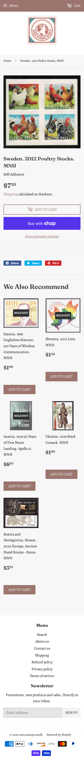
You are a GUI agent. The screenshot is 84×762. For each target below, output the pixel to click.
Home (7, 61)
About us (42, 641)
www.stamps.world (30, 735)
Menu (13, 5)
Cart (76, 5)
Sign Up (71, 712)
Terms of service (42, 675)
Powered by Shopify (59, 735)
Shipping (11, 194)
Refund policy (42, 662)
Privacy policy (42, 669)
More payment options (42, 236)
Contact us (42, 648)
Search (42, 634)
